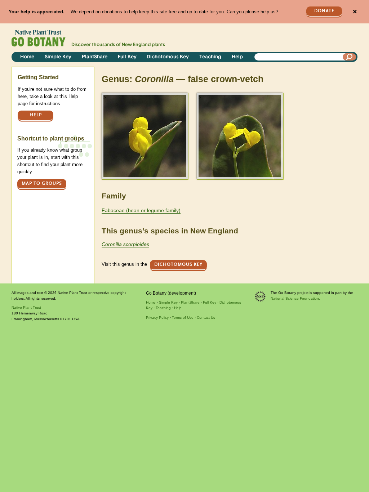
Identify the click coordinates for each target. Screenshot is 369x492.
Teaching (210, 57)
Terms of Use (183, 317)
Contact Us (206, 317)
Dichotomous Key (168, 57)
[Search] (349, 57)
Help (237, 57)
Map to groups (42, 183)
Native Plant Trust (26, 307)
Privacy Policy (157, 317)
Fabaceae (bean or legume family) (141, 210)
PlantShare (94, 57)
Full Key (127, 57)
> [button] (104, 97)
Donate (324, 11)
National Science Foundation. (295, 298)
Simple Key (58, 57)
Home (27, 57)
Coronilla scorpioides (125, 244)
